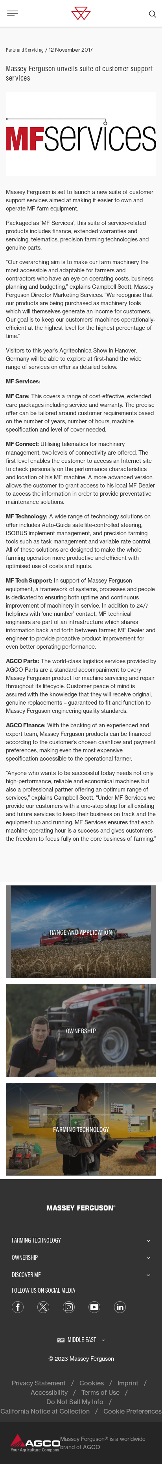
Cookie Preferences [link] (132, 1411)
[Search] (152, 13)
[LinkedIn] (120, 1306)
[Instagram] (69, 1306)
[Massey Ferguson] (80, 12)
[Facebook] (18, 1306)
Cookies (91, 1383)
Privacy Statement (39, 1383)
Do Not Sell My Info (74, 1402)
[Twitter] (43, 1306)
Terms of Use (100, 1392)
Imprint (128, 1383)
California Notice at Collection (45, 1411)
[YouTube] (94, 1306)
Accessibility (49, 1392)
